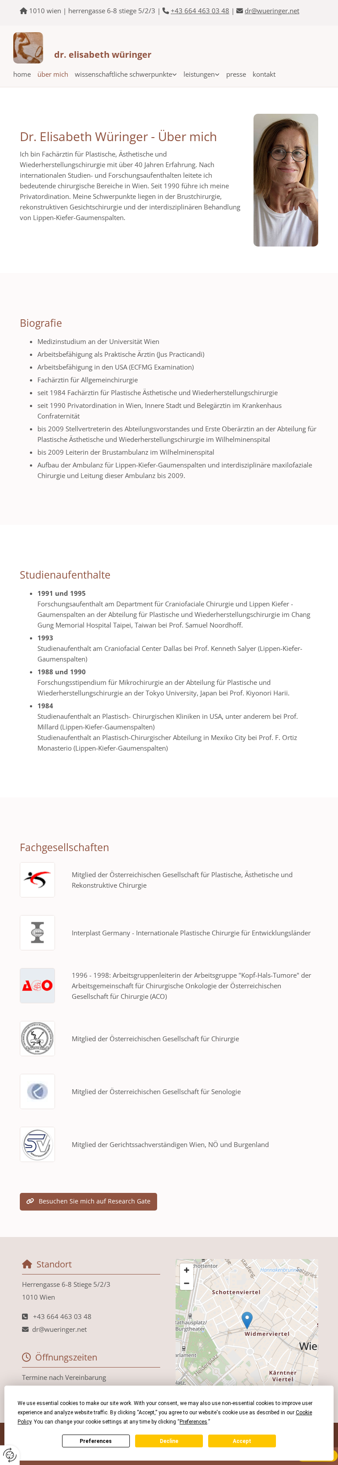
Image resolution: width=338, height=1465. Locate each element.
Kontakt (264, 74)
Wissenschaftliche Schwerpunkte (123, 74)
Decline (169, 1441)
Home (22, 74)
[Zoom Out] (186, 1283)
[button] (88, 1201)
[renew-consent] (10, 1455)
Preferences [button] (193, 1422)
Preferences (96, 1441)
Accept (242, 1441)
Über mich (52, 74)
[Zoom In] (186, 1270)
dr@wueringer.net (272, 10)
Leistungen (199, 74)
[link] (122, 74)
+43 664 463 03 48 (200, 10)
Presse (236, 74)
